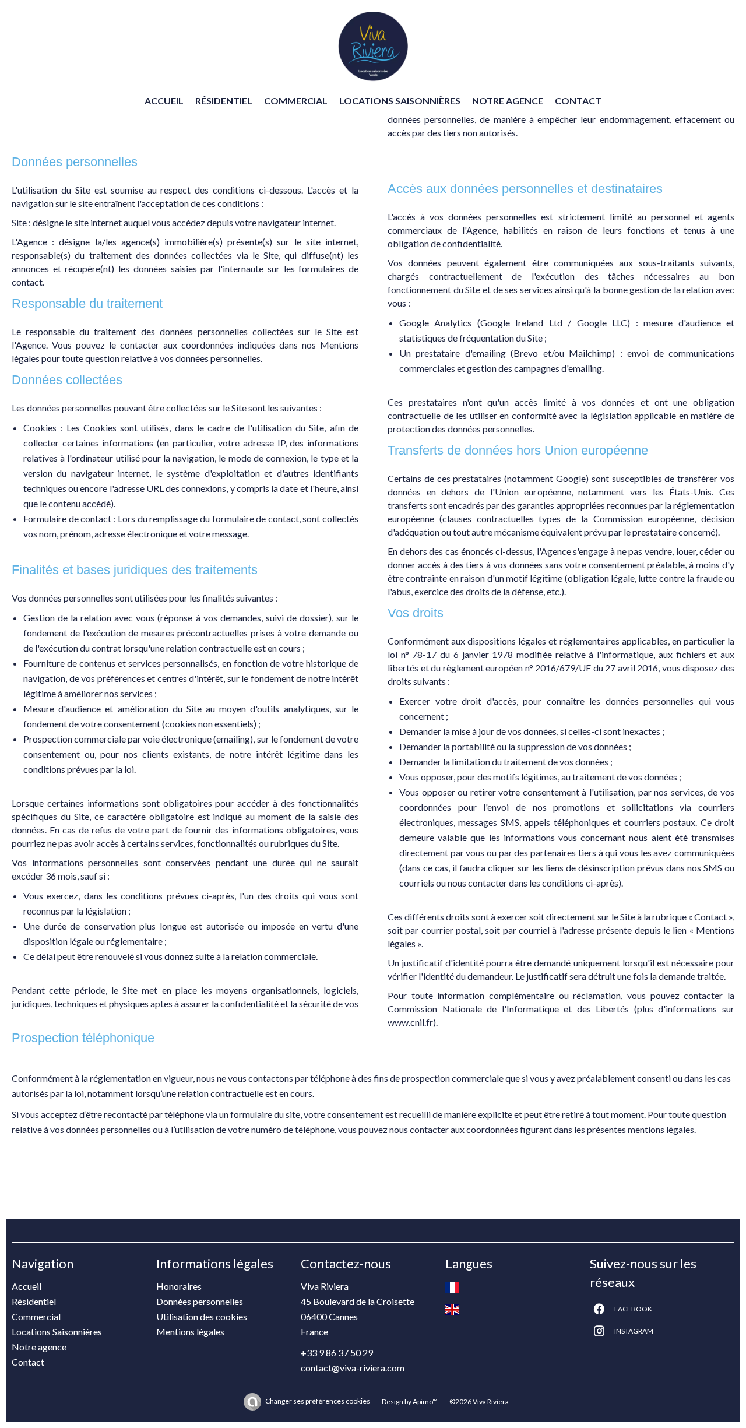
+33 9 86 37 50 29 (337, 1352)
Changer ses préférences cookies (317, 1401)
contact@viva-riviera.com (352, 1367)
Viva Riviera (325, 1286)
